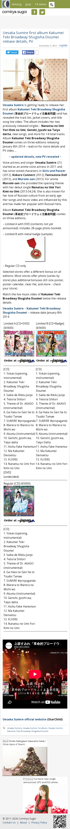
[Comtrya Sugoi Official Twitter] (42, 12)
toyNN (63, 45)
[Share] (24, 52)
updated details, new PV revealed (35, 157)
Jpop (28, 4)
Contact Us (9, 822)
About (23, 822)
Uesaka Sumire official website (24, 719)
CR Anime (40, 4)
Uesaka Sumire (13, 105)
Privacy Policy (39, 822)
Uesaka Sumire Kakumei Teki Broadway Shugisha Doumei (35, 729)
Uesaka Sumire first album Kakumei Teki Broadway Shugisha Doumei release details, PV (33, 37)
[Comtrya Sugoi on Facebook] (34, 12)
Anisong (17, 4)
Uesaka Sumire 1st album (35, 728)
